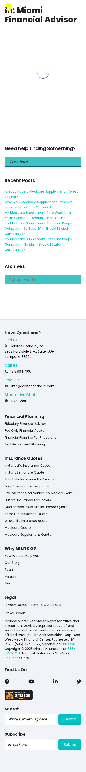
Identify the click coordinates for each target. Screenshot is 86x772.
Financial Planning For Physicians (30, 437)
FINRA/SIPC (69, 644)
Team (9, 569)
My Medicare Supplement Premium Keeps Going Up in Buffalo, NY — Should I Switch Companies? (38, 228)
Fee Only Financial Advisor (25, 430)
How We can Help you (22, 555)
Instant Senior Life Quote (24, 472)
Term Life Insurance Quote (26, 514)
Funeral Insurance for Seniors (28, 500)
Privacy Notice (16, 604)
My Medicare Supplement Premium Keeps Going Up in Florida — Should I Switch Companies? (38, 244)
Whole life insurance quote (26, 520)
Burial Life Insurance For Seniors (29, 479)
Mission (10, 576)
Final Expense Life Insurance (27, 486)
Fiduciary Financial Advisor (25, 423)
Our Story (12, 562)
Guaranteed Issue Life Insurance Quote (36, 507)
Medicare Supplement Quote (28, 534)
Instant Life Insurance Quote (27, 465)
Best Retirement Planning (25, 444)
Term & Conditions (46, 604)
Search (70, 719)
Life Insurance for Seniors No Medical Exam (39, 493)
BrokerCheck (15, 613)
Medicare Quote (18, 527)
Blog (8, 583)
